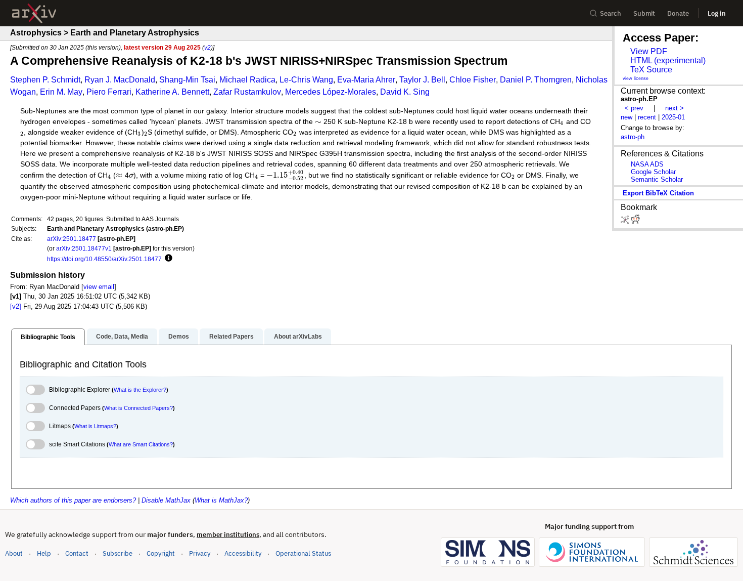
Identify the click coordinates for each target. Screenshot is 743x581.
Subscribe (117, 553)
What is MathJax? (221, 500)
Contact (76, 553)
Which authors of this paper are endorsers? (73, 500)
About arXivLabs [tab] (298, 336)
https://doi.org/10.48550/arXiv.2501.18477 (104, 259)
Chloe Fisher (472, 79)
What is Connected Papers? (138, 408)
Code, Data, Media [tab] (122, 336)
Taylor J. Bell (422, 79)
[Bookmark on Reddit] (635, 221)
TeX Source (651, 69)
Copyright (161, 553)
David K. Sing (405, 92)
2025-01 (673, 117)
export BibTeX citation (658, 193)
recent (647, 117)
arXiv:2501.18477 (71, 238)
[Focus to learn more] (167, 258)
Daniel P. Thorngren (536, 79)
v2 (207, 47)
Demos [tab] (178, 336)
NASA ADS (647, 164)
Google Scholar (653, 172)
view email (98, 286)
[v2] (15, 306)
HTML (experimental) (668, 60)
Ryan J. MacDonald (119, 79)
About (14, 553)
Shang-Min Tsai (187, 79)
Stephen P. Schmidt (45, 79)
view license (635, 78)
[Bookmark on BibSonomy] (626, 221)
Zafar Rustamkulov (247, 92)
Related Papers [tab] (231, 336)
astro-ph (632, 137)
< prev (634, 108)
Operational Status (303, 553)
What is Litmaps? (95, 426)
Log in (717, 13)
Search (610, 13)
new (626, 117)
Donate (678, 13)
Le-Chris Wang (306, 79)
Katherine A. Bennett (172, 92)
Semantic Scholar (657, 179)
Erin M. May (61, 92)
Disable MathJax (166, 500)
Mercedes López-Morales (330, 92)
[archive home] (34, 13)
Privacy (199, 553)
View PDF (648, 51)
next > (674, 108)
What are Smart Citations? (141, 444)
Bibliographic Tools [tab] (48, 337)
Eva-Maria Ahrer (366, 79)
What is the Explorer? (140, 390)
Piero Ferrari (108, 92)
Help (44, 553)
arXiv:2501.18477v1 (84, 248)
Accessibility (242, 553)
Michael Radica (247, 79)
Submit (644, 13)
